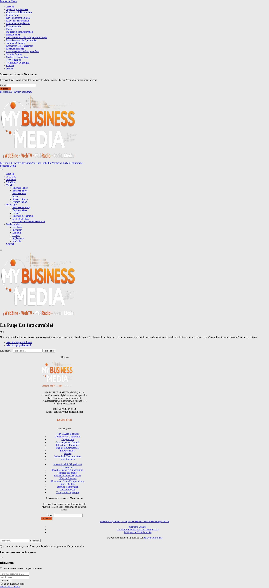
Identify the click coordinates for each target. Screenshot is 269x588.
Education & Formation (17, 20)
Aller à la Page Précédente (19, 342)
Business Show (20, 190)
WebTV (10, 185)
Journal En (6, 580)
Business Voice (19, 210)
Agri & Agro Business (17, 9)
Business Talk (19, 193)
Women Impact (19, 202)
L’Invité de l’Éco (20, 218)
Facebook (17, 227)
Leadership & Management (19, 46)
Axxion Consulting (152, 537)
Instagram (17, 230)
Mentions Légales (137, 526)
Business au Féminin (22, 216)
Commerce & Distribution (19, 12)
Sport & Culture (14, 54)
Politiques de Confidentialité (137, 532)
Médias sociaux (13, 224)
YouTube (16, 241)
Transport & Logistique (17, 62)
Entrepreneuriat (13, 26)
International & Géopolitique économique (26, 37)
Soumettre (34, 541)
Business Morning (21, 207)
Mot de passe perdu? (10, 586)
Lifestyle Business (15, 48)
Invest (15, 196)
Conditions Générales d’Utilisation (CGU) (137, 529)
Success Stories (20, 199)
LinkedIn (16, 232)
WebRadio (11, 204)
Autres (9, 68)
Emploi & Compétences (18, 23)
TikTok (16, 235)
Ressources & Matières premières (22, 51)
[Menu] (1, 169)
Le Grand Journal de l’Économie (28, 221)
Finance (10, 29)
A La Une (11, 176)
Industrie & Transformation (19, 32)
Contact (10, 65)
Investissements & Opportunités (21, 40)
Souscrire (5, 165)
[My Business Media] (39, 160)
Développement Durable (18, 18)
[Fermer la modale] (1, 557)
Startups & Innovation (17, 57)
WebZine (10, 182)
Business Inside (20, 188)
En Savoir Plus (64, 419)
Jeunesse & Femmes (16, 43)
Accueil (10, 6)
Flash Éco (17, 213)
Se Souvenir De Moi (14, 583)
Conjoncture (12, 15)
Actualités (11, 179)
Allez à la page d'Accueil (18, 345)
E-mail (3, 85)
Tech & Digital (13, 60)
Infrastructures (13, 34)
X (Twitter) (18, 238)
